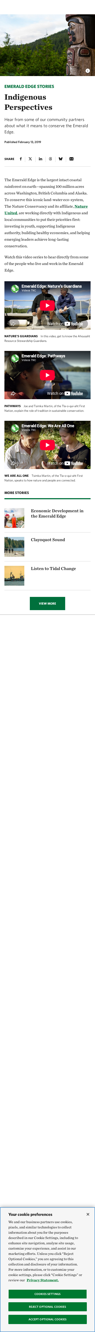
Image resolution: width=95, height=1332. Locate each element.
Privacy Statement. (43, 1280)
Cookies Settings (47, 1294)
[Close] (88, 1214)
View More (47, 603)
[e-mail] (71, 159)
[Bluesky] (61, 159)
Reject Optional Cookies (47, 1306)
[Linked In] (40, 159)
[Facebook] (21, 159)
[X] (30, 159)
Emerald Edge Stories (29, 86)
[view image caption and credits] (87, 69)
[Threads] (50, 159)
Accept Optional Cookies (47, 1319)
